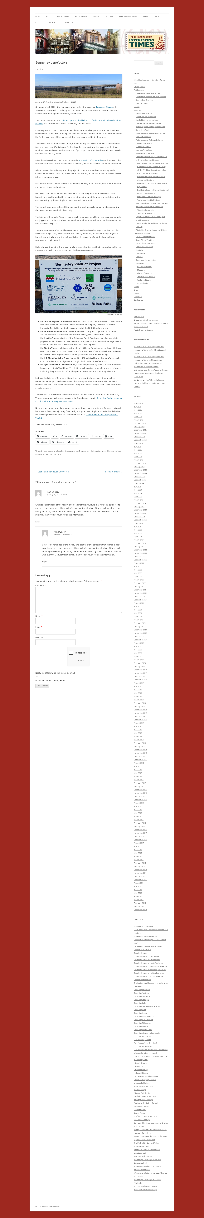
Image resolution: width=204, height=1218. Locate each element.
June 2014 (138, 889)
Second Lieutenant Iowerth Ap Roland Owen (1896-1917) (151, 373)
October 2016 (139, 796)
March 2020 (138, 659)
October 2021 (139, 596)
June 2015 (138, 849)
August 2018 (139, 723)
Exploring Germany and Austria (147, 1006)
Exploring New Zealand (143, 1019)
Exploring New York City (144, 1016)
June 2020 (138, 649)
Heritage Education (128, 16)
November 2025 (140, 433)
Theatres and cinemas (146, 276)
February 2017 (140, 783)
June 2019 (138, 689)
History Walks (62, 16)
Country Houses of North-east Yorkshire (150, 966)
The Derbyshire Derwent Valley (148, 123)
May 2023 (138, 533)
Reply (37, 521)
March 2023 (138, 540)
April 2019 (138, 696)
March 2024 (138, 500)
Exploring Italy (140, 1009)
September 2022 (140, 560)
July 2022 (137, 566)
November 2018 (140, 713)
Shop (157, 16)
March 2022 (138, 580)
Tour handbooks (142, 103)
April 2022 (138, 576)
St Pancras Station (143, 146)
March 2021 (138, 620)
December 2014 (140, 869)
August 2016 (139, 803)
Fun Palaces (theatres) (143, 1046)
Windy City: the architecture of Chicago (152, 230)
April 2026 (138, 416)
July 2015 (137, 846)
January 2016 (139, 826)
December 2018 (140, 709)
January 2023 (139, 546)
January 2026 (139, 426)
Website (39, 637)
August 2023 (139, 523)
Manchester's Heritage (143, 1086)
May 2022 (138, 573)
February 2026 (140, 423)
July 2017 (137, 766)
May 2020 (138, 653)
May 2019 (138, 693)
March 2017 (138, 779)
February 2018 (140, 743)
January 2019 (139, 706)
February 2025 (140, 463)
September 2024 (140, 480)
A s (87, 414)
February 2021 (140, 623)
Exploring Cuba (140, 1003)
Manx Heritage (140, 1089)
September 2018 (140, 719)
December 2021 (140, 590)
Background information (146, 260)
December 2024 (140, 470)
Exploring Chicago (141, 999)
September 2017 (140, 759)
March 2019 (138, 699)
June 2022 (138, 570)
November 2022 (140, 553)
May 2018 (138, 733)
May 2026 (138, 413)
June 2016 (138, 809)
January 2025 (139, 466)
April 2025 (138, 456)
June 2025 (138, 450)
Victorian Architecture (143, 1156)
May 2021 (138, 613)
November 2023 (140, 513)
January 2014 (139, 906)
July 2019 (137, 686)
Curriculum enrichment (145, 236)
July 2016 (137, 806)
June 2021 (138, 610)
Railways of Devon (141, 1106)
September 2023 (140, 520)
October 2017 (139, 756)
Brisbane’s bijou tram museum (146, 320)
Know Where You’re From (146, 243)
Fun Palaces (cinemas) (143, 1036)
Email (38, 627)
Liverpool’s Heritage (144, 150)
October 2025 (139, 436)
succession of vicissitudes (91, 160)
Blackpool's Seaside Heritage (145, 936)
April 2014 (138, 896)
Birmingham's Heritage (143, 926)
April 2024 (138, 496)
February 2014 (140, 903)
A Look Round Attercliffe (146, 116)
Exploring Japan (140, 1013)
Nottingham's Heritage (143, 1099)
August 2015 (139, 843)
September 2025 (140, 440)
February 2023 (140, 543)
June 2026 (138, 410)
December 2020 (140, 630)
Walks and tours (144, 280)
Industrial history (141, 1073)
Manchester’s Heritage (145, 153)
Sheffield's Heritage (142, 1119)
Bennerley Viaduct (104, 107)
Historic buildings (144, 266)
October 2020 (139, 636)
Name (39, 616)
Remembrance (140, 1109)
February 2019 (140, 703)
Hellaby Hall (139, 316)
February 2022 (140, 583)
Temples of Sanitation (146, 213)
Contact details (142, 283)
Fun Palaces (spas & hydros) (145, 1043)
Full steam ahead (113, 471)
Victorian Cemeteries (145, 210)
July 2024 (137, 486)
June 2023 (138, 530)
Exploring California (142, 996)
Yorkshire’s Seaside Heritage (148, 200)
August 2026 (139, 403)
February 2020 (140, 663)
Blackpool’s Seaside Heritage (149, 196)
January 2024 (139, 506)
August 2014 (139, 883)
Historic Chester (140, 1063)
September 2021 (140, 600)
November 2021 (140, 593)
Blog (48, 16)
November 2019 (140, 673)
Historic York (139, 1066)
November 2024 (140, 473)
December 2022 (140, 550)
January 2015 (139, 866)
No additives (156, 360)
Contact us (68, 22)
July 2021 (137, 606)
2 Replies (39, 69)
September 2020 (140, 640)
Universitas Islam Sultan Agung (146, 363)
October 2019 (139, 676)
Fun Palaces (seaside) (142, 1039)
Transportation (142, 253)
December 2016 (140, 789)
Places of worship (144, 273)
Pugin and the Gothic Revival (146, 1103)
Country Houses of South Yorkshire (148, 976)
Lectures (109, 16)
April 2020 (138, 656)
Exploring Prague (141, 1026)
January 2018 (139, 746)
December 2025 (140, 430)
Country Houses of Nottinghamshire (149, 973)
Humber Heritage (141, 1069)
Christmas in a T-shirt (142, 949)
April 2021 (138, 616)
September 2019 (140, 679)
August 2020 (139, 643)
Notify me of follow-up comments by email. (55, 673)
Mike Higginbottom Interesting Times (149, 80)
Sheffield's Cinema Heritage (145, 1116)
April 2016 (138, 816)
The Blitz (139, 256)
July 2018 (137, 726)
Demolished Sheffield (144, 100)
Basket (38, 22)
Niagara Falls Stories (142, 1093)
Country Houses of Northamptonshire (150, 969)
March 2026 (138, 420)
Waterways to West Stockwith (146, 366)
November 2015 (140, 833)
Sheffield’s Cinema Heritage (147, 120)
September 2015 (140, 839)
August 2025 (139, 443)
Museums (141, 270)
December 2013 (140, 909)
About (146, 16)
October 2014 (139, 876)
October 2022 (139, 556)
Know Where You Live (144, 240)
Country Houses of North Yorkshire (148, 963)
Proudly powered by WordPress (47, 1206)
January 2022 (139, 586)
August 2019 (139, 683)
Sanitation (140, 250)
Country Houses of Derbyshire (146, 956)
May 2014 (138, 893)
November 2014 (140, 873)
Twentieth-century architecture (147, 1149)
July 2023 (137, 526)
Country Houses (140, 953)
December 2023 (140, 510)
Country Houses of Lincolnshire (147, 959)
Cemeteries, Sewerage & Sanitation (148, 946)
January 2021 (139, 626)
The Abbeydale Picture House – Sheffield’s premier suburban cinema (149, 383)
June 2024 (138, 490)
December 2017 (140, 749)
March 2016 (138, 819)
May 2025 (138, 453)
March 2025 (138, 460)
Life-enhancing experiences (67, 451)
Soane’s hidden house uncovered (52, 471)
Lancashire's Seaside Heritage (146, 1076)
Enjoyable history (141, 326)
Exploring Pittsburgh (142, 1023)
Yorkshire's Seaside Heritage (145, 1189)
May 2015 (138, 853)
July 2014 (137, 886)
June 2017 (138, 769)
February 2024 (140, 503)
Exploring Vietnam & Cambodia (147, 1033)
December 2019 (140, 669)
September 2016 (140, 799)
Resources (140, 263)
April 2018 (138, 736)
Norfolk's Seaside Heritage (145, 1096)
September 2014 (140, 879)
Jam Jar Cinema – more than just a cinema (151, 323)
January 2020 (139, 666)
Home (37, 16)
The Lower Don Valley (144, 246)
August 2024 (139, 483)
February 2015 (140, 863)
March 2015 (138, 859)
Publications (81, 16)
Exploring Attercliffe (142, 989)
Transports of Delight (87, 451)
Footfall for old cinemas (143, 330)
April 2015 (138, 856)
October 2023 (139, 516)
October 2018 (139, 716)
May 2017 (138, 773)
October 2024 (139, 476)
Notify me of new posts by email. (50, 680)
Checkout (52, 22)
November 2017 (140, 753)
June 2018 (138, 729)
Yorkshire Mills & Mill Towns (145, 1186)
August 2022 (139, 563)
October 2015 (139, 836)
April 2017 (138, 776)
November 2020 (140, 633)
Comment (40, 585)
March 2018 (138, 739)
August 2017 (139, 763)
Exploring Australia (141, 993)
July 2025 (137, 446)
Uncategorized (140, 1153)
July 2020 (137, 646)
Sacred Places (139, 1113)
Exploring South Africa (143, 1029)
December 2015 (140, 829)
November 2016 (140, 793)
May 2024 (138, 493)
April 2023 (138, 536)
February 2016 (140, 823)
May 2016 (138, 813)
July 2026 (137, 406)
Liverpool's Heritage (142, 1083)
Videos (96, 16)
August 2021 (139, 603)
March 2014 (138, 899)
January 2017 (139, 786)
